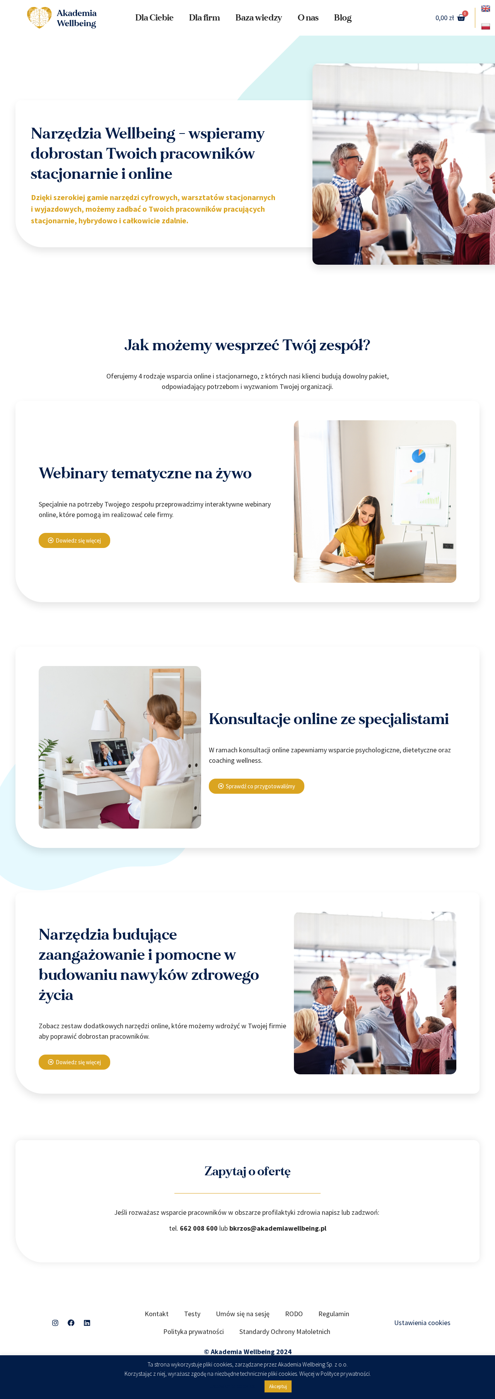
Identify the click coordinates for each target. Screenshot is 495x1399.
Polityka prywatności (193, 1331)
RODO (294, 1313)
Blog (343, 18)
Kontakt (157, 1313)
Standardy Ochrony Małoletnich (284, 1331)
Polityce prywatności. (346, 1374)
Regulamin (333, 1313)
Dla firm (204, 18)
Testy (192, 1313)
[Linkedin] (87, 1323)
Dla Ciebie (154, 18)
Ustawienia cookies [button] (422, 1322)
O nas (308, 18)
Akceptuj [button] (278, 1386)
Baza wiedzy (259, 18)
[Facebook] (71, 1323)
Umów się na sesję (243, 1313)
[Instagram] (55, 1323)
